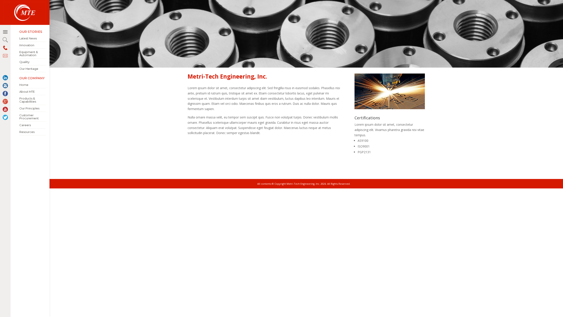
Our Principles (29, 108)
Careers (25, 125)
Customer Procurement (29, 116)
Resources (27, 132)
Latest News (28, 38)
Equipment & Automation (28, 53)
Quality (24, 62)
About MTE (27, 91)
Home (23, 85)
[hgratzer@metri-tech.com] (5, 55)
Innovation (26, 45)
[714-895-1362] (5, 47)
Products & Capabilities (27, 100)
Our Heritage (28, 68)
